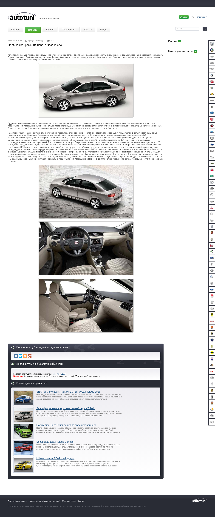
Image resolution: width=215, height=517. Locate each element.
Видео (103, 29)
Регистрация (201, 17)
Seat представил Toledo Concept (55, 441)
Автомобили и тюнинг (17, 501)
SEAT (63, 374)
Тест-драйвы (69, 29)
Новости (32, 30)
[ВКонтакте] (16, 356)
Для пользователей (51, 501)
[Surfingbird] (34, 356)
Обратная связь (69, 501)
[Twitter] (20, 356)
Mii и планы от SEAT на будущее (55, 458)
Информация (35, 501)
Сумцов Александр (35, 41)
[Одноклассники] (25, 356)
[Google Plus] (29, 356)
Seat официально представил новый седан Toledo (65, 408)
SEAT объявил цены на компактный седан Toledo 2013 (68, 391)
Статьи (88, 29)
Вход (185, 17)
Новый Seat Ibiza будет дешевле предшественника (66, 425)
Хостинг (81, 501)
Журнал (49, 29)
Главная (15, 29)
